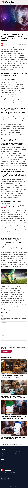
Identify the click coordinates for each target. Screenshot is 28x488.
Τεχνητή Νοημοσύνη (16, 444)
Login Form (3, 464)
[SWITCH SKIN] (24, 3)
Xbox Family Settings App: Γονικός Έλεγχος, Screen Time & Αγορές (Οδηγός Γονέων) (13, 417)
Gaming (16, 453)
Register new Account (5, 462)
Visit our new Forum (5, 461)
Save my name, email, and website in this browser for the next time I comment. (14, 348)
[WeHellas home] (14, 470)
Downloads (17, 455)
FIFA (2, 214)
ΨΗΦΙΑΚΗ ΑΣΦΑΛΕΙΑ (5, 373)
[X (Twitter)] (5, 478)
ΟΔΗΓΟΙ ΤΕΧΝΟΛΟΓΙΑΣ (5, 394)
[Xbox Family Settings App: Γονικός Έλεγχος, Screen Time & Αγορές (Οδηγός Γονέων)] (14, 407)
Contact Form (13, 486)
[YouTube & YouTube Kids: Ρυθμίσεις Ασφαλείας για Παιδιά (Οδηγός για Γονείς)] (14, 387)
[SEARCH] (22, 3)
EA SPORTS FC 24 (16, 222)
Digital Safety (17, 451)
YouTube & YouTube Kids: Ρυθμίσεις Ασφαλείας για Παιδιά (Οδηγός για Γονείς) (13, 396)
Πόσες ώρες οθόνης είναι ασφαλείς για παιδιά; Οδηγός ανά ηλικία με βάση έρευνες (13, 376)
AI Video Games (5, 444)
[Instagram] (8, 478)
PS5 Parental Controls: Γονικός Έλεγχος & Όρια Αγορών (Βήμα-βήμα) (13, 437)
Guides (2, 453)
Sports (2, 455)
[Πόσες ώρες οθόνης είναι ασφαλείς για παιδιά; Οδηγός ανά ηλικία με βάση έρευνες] (14, 366)
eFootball (3, 207)
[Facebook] (2, 478)
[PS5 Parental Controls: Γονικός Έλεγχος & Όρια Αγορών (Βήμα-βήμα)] (14, 428)
